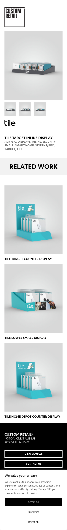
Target (9, 149)
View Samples (33, 454)
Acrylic (10, 142)
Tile (19, 149)
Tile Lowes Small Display (25, 338)
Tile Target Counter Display (28, 259)
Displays (24, 142)
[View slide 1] (10, 109)
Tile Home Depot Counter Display (32, 417)
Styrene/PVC (44, 145)
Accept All (33, 502)
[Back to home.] (14, 17)
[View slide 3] (40, 109)
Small (9, 145)
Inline (36, 142)
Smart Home (24, 145)
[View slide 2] (25, 109)
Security (49, 142)
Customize (33, 512)
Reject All (33, 522)
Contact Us (33, 464)
